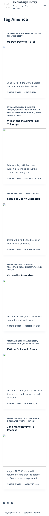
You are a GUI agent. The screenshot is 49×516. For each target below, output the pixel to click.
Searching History (25, 2)
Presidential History (24, 113)
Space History (30, 341)
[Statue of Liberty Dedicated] (24, 219)
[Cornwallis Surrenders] (24, 296)
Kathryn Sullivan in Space (22, 349)
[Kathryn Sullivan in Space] (24, 370)
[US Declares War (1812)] (24, 62)
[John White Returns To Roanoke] (24, 450)
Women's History (31, 344)
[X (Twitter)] (8, 503)
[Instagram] (12, 503)
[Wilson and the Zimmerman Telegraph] (24, 144)
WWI (19, 115)
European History (23, 110)
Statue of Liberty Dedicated (23, 198)
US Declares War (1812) (21, 41)
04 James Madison (15, 33)
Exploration (13, 421)
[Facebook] (4, 503)
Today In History (14, 36)
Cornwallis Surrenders (20, 275)
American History (33, 33)
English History (26, 267)
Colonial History (32, 418)
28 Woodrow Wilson (16, 107)
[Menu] (45, 5)
